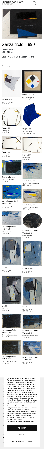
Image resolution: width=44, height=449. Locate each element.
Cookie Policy (13, 394)
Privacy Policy (17, 419)
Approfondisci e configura (22, 441)
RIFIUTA (22, 434)
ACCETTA (22, 428)
